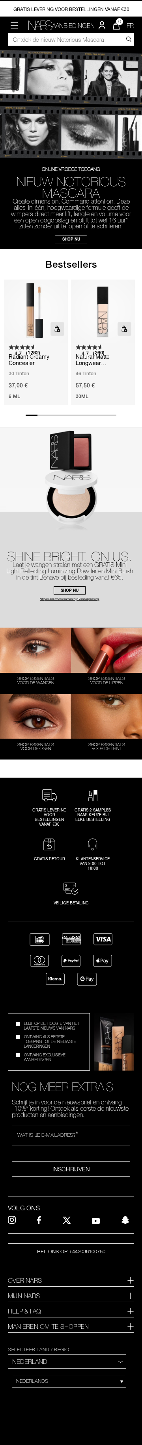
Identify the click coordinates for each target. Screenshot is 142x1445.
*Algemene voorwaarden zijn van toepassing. (69, 599)
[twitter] (67, 1220)
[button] (14, 25)
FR (130, 25)
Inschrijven (71, 1169)
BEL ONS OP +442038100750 (71, 1251)
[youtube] (96, 1220)
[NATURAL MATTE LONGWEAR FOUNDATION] (103, 311)
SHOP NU (71, 239)
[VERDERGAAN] (128, 39)
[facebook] (39, 1220)
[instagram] (12, 1220)
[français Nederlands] (69, 1381)
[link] (40, 25)
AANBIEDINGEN (73, 25)
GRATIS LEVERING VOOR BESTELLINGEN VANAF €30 (71, 9)
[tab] (71, 1281)
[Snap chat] (125, 1220)
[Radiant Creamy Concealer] (36, 311)
